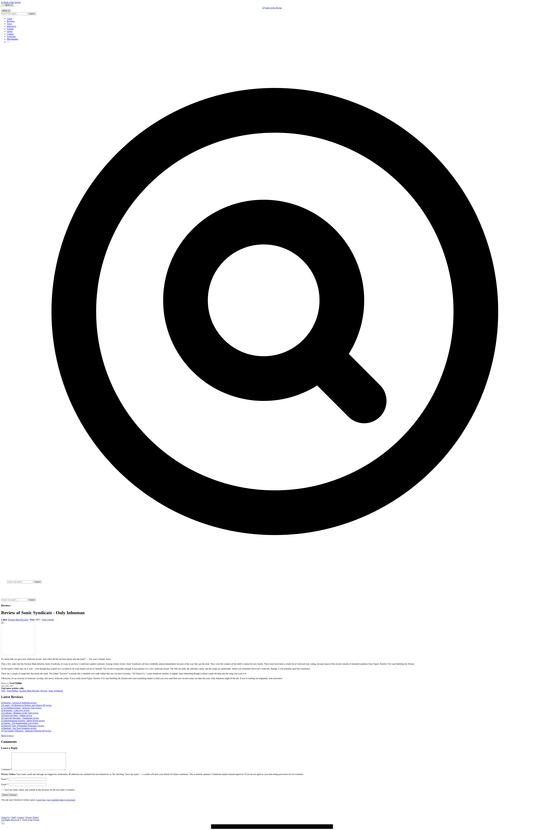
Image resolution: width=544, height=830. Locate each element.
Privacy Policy (32, 817)
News (9, 24)
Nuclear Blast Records (18, 619)
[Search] (2, 5)
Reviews (11, 21)
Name (4, 779)
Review (44, 691)
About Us (5, 817)
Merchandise (12, 39)
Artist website (48, 619)
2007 (3, 691)
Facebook (11, 36)
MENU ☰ (9, 5)
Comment (6, 769)
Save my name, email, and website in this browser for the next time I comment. (40, 790)
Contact (10, 34)
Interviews (11, 26)
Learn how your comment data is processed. (56, 800)
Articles (10, 29)
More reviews (7, 735)
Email (4, 784)
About (9, 31)
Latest (9, 18)
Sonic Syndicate (55, 691)
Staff (13, 817)
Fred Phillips (12, 691)
